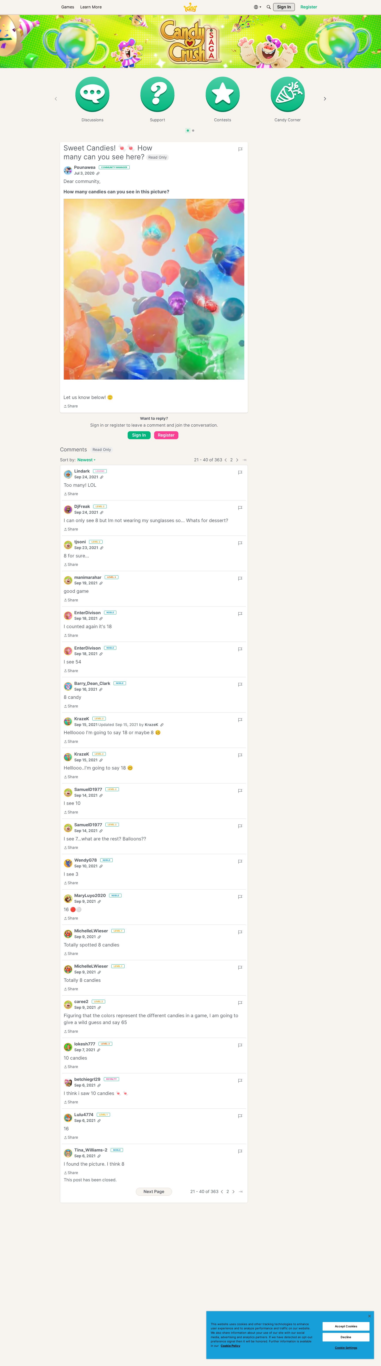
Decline (346, 1337)
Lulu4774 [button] (83, 1114)
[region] (290, 1335)
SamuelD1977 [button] (88, 789)
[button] (68, 170)
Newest (85, 460)
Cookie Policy (230, 1345)
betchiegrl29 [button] (87, 1079)
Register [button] (166, 435)
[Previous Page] (225, 460)
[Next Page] (237, 460)
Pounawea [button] (84, 167)
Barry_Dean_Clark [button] (92, 683)
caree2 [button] (81, 1001)
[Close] (369, 1316)
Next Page (154, 1191)
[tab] (187, 130)
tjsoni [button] (80, 541)
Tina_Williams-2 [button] (90, 1150)
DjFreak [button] (82, 506)
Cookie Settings (346, 1347)
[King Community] (190, 7)
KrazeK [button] (81, 718)
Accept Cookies (346, 1326)
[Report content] (240, 149)
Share (71, 406)
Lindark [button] (82, 471)
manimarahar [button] (87, 577)
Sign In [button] (139, 435)
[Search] (269, 7)
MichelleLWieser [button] (91, 930)
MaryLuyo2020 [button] (90, 895)
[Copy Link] (98, 173)
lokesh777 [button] (84, 1044)
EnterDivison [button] (87, 612)
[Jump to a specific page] (244, 460)
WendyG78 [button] (85, 860)
